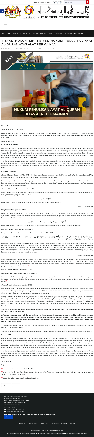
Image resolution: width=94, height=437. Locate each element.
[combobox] (75, 2)
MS (45, 2)
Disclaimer (22, 423)
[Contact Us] (54, 2)
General (16, 385)
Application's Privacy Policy (59, 423)
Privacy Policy (44, 423)
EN (48, 2)
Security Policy (33, 423)
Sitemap (72, 423)
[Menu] (5, 24)
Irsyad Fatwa (6, 385)
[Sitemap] (60, 2)
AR (50, 2)
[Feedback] (57, 2)
